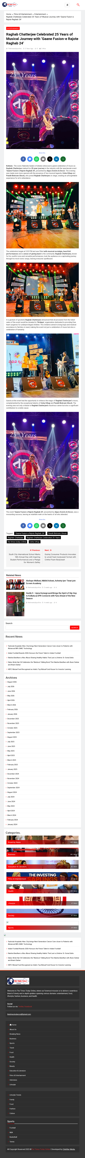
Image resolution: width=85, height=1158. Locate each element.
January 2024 (12, 824)
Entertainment (13, 28)
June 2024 (11, 801)
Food (11, 1052)
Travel (12, 1048)
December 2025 (13, 719)
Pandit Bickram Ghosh (57, 533)
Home (14, 1025)
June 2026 (11, 691)
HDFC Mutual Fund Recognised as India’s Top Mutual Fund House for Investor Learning (39, 669)
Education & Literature (18, 1071)
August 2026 (12, 682)
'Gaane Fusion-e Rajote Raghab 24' (30, 533)
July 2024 (10, 797)
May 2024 (10, 806)
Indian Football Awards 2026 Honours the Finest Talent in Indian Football (34, 653)
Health (12, 1057)
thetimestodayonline (14, 48)
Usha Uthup (35, 542)
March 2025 (11, 760)
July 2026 (10, 686)
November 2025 (13, 723)
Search (9, 623)
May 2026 (10, 696)
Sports (12, 1043)
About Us (13, 1029)
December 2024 (13, 774)
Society (12, 1062)
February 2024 (12, 820)
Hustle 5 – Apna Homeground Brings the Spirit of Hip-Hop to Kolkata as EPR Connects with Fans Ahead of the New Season (51, 596)
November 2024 (13, 779)
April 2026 (11, 700)
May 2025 (10, 751)
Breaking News (15, 1034)
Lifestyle (13, 1085)
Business (13, 1039)
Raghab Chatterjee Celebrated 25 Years (43, 537)
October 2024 (12, 783)
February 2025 (12, 765)
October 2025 (12, 728)
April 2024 (11, 811)
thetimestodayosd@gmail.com (19, 1014)
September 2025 (13, 732)
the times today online (17, 542)
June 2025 (11, 746)
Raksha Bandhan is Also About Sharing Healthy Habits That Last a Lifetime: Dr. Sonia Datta (40, 658)
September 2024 (13, 788)
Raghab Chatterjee (15, 537)
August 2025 (12, 737)
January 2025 (12, 769)
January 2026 (12, 714)
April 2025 (11, 755)
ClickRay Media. (69, 1149)
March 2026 (11, 705)
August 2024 (12, 792)
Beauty (12, 1066)
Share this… (42, 153)
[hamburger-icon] (67, 5)
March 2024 (11, 815)
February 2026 (12, 709)
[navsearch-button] (77, 5)
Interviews (13, 1080)
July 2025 (10, 742)
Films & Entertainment (18, 1075)
